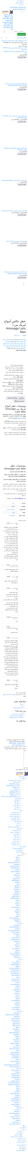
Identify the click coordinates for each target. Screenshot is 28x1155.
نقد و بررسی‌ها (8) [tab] (19, 401)
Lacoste (17, 988)
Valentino (16, 1111)
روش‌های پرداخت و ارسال (16, 715)
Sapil (17, 1086)
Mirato (17, 1027)
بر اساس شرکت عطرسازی (15, 780)
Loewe (17, 1005)
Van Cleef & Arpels (14, 1113)
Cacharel (16, 893)
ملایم (24, 341)
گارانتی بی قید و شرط (17, 713)
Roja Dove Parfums (14, 1082)
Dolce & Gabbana (14, 918)
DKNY (17, 916)
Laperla (17, 997)
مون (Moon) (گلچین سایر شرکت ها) (10, 796)
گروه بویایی (19, 828)
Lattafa (17, 998)
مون (13, 503)
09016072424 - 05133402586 (18, 7)
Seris (17, 1088)
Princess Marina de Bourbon (11, 1065)
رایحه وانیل (16, 343)
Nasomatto (16, 1034)
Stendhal (16, 1097)
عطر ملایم (16, 809)
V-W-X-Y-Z (19, 1108)
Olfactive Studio (15, 1043)
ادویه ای (9, 509)
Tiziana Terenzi (15, 1100)
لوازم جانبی (22, 846)
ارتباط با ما (20, 0)
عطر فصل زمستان (14, 816)
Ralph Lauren (15, 1070)
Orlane (17, 1045)
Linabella (16, 1004)
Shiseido (16, 1091)
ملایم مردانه (20, 341)
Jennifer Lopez (15, 970)
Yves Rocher (15, 1122)
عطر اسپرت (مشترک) (13, 826)
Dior (18, 914)
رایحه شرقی (16, 839)
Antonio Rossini (15, 868)
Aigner (17, 857)
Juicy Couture (15, 979)
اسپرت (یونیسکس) (18, 707)
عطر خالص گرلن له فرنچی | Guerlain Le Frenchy (14, 210)
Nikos (17, 1038)
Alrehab (17, 860)
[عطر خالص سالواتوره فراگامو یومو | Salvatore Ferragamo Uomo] (15, 136)
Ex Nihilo (16, 934)
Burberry (16, 886)
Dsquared (16, 920)
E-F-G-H (20, 923)
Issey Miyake (15, 963)
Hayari (17, 950)
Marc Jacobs (15, 1018)
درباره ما (20, 4)
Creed (17, 909)
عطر (16, 40)
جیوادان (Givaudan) (14, 783)
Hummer (16, 957)
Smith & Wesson (14, 1093)
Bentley (17, 882)
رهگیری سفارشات (21, 37)
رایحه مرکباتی (15, 844)
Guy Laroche (15, 948)
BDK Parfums (15, 880)
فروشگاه (21, 40)
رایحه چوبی (16, 837)
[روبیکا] (26, 1153)
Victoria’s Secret (14, 1116)
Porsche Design (15, 1061)
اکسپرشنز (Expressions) (12, 785)
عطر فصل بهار (15, 812)
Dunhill (17, 921)
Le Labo (17, 1002)
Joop (17, 977)
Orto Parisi (16, 1047)
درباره (23, 1129)
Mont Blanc (16, 1029)
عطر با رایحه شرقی (8, 343)
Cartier (17, 902)
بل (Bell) (17, 789)
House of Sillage (14, 954)
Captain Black (15, 896)
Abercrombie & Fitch (13, 862)
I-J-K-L (20, 959)
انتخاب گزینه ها (22, 57)
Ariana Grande (15, 871)
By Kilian (16, 889)
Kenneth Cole (15, 980)
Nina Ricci (16, 1039)
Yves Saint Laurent (14, 1124)
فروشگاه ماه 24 (19, 498)
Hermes (17, 952)
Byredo (17, 891)
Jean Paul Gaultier (14, 968)
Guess (17, 946)
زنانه (22, 706)
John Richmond (15, 973)
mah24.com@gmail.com (19, 9)
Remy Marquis (15, 1077)
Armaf (17, 873)
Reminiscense (15, 1074)
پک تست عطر (21, 1140)
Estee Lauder (15, 932)
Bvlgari (17, 887)
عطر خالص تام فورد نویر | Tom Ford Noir (16, 241)
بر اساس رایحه (18, 798)
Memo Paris (16, 1023)
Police (17, 1059)
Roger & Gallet (15, 1081)
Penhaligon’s (15, 1056)
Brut (18, 884)
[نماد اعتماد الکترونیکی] (18, 730)
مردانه (4, 339)
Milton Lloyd (16, 1025)
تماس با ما (19, 1133)
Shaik (17, 1090)
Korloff (17, 986)
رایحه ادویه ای (15, 830)
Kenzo (17, 982)
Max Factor (16, 1022)
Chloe (17, 905)
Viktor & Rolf (15, 1118)
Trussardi (16, 1106)
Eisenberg (16, 925)
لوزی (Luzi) (16, 782)
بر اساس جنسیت (18, 821)
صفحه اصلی (22, 776)
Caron (17, 900)
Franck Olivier (15, 937)
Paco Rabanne (15, 1052)
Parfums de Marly (14, 1054)
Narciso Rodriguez (14, 1032)
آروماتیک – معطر (15, 832)
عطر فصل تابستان (16, 346)
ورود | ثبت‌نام (21, 34)
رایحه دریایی (16, 834)
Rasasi (17, 1072)
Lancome (16, 993)
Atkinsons (16, 875)
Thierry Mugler (15, 1099)
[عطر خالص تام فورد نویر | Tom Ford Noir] (15, 229)
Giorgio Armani (15, 939)
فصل (20, 810)
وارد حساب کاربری (10, 694)
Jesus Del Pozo (15, 971)
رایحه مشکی (22, 343)
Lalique (17, 991)
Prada (17, 1063)
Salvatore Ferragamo (13, 1084)
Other (17, 1050)
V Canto (17, 1109)
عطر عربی (22, 1127)
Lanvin (17, 995)
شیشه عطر (19, 852)
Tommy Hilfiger (15, 1104)
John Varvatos (15, 975)
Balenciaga (16, 878)
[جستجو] (4, 31)
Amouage (16, 864)
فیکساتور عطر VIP (17, 848)
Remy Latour (15, 1075)
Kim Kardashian (15, 984)
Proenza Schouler (14, 1066)
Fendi (17, 936)
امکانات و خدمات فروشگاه (16, 717)
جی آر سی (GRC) (14, 794)
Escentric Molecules (13, 930)
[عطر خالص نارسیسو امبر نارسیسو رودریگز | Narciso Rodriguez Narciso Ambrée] (15, 71)
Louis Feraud (15, 1007)
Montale (17, 1031)
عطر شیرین (16, 805)
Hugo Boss (16, 955)
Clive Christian (15, 907)
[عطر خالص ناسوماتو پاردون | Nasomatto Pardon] (15, 168)
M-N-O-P (19, 1011)
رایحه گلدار (16, 835)
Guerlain (16, 945)
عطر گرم (16, 800)
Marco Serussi (15, 1020)
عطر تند (17, 807)
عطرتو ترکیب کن (21, 1142)
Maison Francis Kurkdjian (12, 1014)
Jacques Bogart (15, 964)
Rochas (17, 1079)
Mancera (16, 1016)
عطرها (23, 778)
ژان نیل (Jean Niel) (14, 792)
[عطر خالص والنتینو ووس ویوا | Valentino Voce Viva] (14, 48)
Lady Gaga (16, 989)
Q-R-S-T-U (19, 1068)
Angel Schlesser (14, 866)
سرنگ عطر (19, 850)
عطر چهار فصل (10, 339)
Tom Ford (16, 1102)
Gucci (17, 943)
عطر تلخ (17, 803)
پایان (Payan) (15, 787)
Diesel (17, 912)
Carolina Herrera (14, 898)
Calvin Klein (16, 894)
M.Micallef (16, 1013)
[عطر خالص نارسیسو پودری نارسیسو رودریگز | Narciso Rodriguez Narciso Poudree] (15, 259)
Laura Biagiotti (15, 1000)
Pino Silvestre (15, 1057)
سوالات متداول (19, 2)
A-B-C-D (19, 855)
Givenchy (16, 941)
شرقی (13, 509)
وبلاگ (23, 1125)
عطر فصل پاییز (15, 818)
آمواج (22, 339)
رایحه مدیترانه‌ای (15, 843)
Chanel (17, 903)
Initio (18, 961)
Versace (17, 1115)
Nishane (17, 1041)
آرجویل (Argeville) (14, 791)
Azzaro (17, 877)
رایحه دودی (8, 341)
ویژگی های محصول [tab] (12, 398)
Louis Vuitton (15, 1009)
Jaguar (17, 966)
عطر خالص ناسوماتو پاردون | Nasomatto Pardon (14, 180)
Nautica (17, 1036)
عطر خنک (16, 801)
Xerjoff (17, 1120)
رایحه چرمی (16, 841)
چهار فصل (12, 515)
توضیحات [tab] (21, 398)
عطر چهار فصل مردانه (11, 345)
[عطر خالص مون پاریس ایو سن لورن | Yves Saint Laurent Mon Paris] (15, 103)
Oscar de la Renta (14, 1048)
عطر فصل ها (11, 40)
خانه (26, 40)
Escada (17, 929)
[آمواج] (14, 358)
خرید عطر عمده (21, 1138)
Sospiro (17, 1095)
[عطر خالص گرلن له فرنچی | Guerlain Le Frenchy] (15, 198)
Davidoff (17, 911)
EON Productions (14, 927)
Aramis (17, 869)
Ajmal (17, 859)
